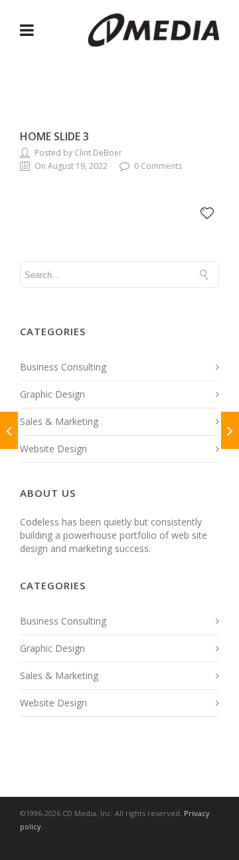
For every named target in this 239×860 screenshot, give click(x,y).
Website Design (53, 448)
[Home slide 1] (9, 430)
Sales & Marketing (59, 421)
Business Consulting (63, 366)
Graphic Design (52, 394)
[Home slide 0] (230, 430)
